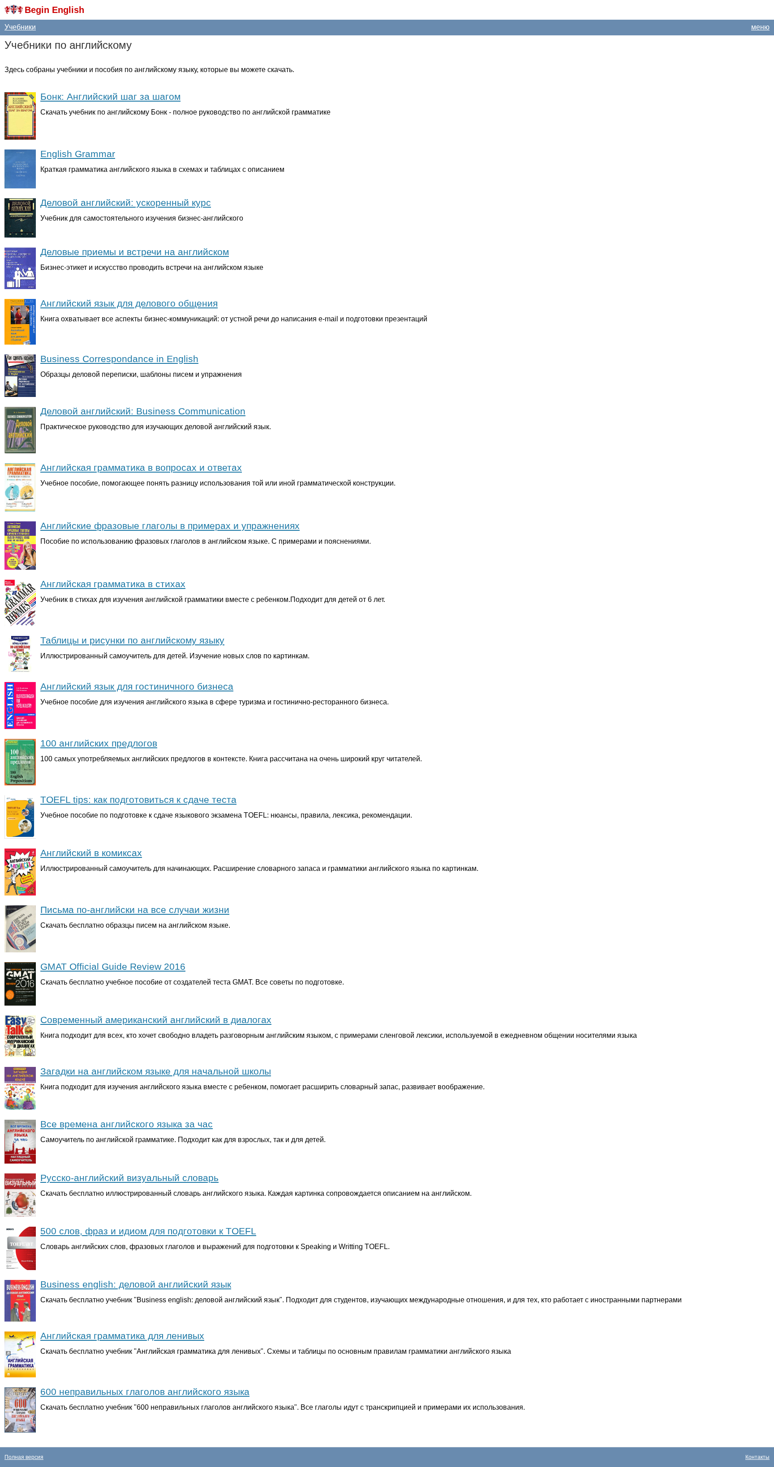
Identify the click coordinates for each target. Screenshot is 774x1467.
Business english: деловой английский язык (135, 1284)
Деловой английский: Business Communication (142, 411)
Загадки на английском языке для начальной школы (155, 1071)
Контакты (757, 1457)
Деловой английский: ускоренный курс (125, 202)
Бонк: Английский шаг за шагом (110, 96)
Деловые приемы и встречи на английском (134, 252)
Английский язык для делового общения (129, 303)
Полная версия (23, 1457)
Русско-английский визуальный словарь (129, 1178)
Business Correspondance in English (119, 359)
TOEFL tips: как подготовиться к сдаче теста (138, 799)
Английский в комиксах (91, 853)
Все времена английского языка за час (126, 1124)
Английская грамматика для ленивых (122, 1336)
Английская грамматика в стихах (112, 584)
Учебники (20, 27)
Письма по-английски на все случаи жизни (134, 909)
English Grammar (77, 154)
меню (760, 27)
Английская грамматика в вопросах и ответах (141, 467)
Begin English (54, 10)
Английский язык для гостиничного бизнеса (136, 686)
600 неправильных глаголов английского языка (144, 1391)
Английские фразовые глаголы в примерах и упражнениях (170, 525)
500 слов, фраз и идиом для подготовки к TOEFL (148, 1231)
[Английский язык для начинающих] (13, 10)
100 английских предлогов (98, 743)
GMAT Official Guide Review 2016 (112, 966)
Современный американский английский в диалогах (155, 1020)
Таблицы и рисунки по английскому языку (132, 640)
